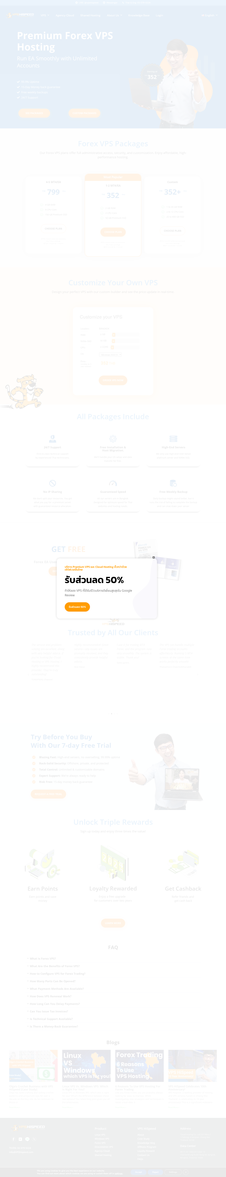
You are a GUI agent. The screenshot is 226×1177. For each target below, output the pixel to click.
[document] (113, 588)
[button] (154, 557)
